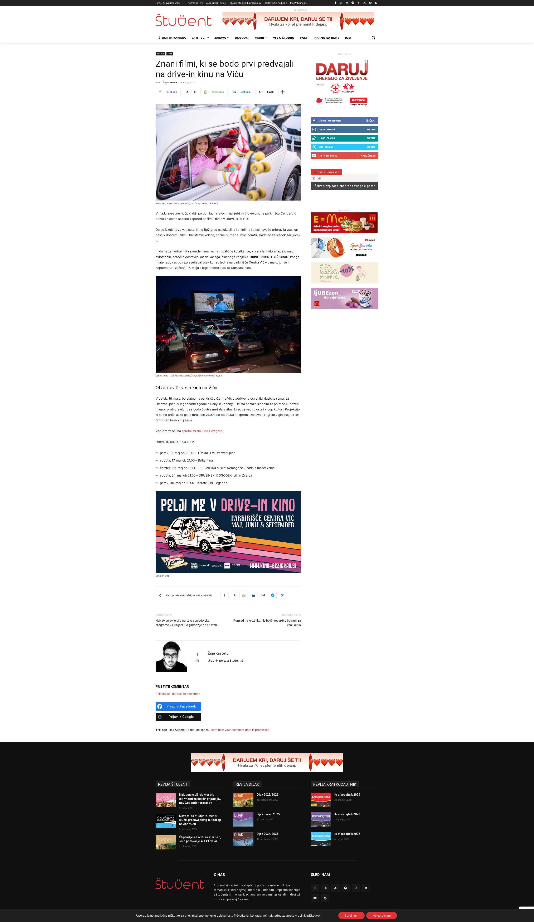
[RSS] (347, 3)
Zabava (160, 53)
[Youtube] (370, 3)
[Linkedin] (253, 595)
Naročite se (368, 155)
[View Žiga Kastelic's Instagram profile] (197, 661)
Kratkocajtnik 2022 (347, 833)
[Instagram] (341, 3)
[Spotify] (352, 3)
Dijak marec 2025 (268, 814)
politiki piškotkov (309, 915)
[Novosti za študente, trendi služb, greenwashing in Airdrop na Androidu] (166, 821)
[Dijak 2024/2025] (243, 839)
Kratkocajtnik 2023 (347, 814)
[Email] (263, 595)
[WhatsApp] (243, 595)
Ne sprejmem (382, 915)
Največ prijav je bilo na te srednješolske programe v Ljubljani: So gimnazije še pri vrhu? (187, 623)
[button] (373, 38)
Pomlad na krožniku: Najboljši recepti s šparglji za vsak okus (267, 623)
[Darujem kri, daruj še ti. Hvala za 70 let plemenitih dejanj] (300, 21)
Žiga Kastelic (170, 82)
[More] (282, 92)
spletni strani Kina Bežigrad (202, 431)
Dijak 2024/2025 (267, 833)
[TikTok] (358, 3)
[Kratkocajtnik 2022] (321, 839)
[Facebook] (335, 3)
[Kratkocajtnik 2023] (321, 819)
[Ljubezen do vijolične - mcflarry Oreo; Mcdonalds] (344, 311)
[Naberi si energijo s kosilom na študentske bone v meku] (344, 235)
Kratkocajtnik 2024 (347, 794)
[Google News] (376, 3)
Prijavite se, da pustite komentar (178, 693)
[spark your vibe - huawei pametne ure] (344, 260)
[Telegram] (272, 595)
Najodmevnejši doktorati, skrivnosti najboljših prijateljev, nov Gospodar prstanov (200, 798)
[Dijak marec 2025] (243, 819)
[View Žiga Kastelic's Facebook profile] (197, 654)
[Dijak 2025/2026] (243, 800)
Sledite (371, 129)
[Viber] (282, 595)
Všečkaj (370, 120)
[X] (364, 3)
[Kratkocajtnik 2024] (321, 800)
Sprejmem (351, 915)
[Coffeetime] (344, 285)
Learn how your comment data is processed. (240, 729)
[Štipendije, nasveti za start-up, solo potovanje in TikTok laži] (166, 842)
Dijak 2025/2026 (267, 794)
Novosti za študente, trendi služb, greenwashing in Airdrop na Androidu (200, 820)
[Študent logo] (189, 20)
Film (170, 53)
